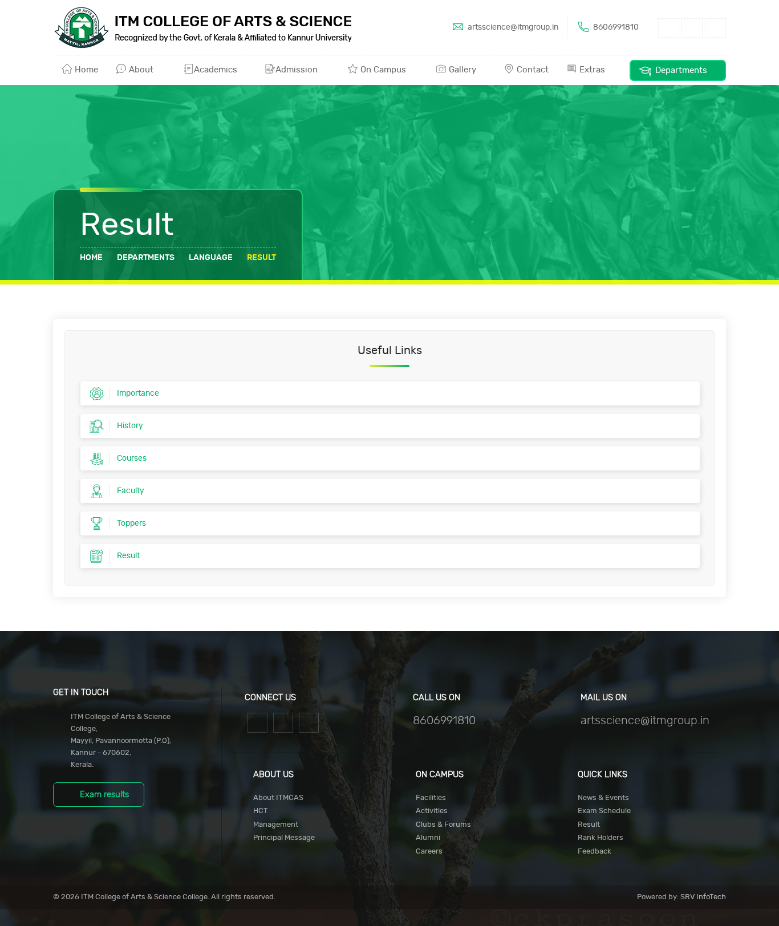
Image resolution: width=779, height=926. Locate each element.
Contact (531, 70)
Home (85, 70)
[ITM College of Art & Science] (202, 28)
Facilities (431, 798)
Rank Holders (600, 838)
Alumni (428, 838)
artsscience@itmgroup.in (512, 27)
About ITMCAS (278, 798)
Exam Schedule (604, 811)
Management (275, 824)
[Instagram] (283, 721)
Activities (432, 811)
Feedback (594, 851)
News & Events (603, 798)
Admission (297, 70)
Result (589, 824)
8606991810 (615, 27)
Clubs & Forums (443, 824)
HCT (260, 811)
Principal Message (284, 838)
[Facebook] (257, 721)
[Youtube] (309, 721)
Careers (429, 851)
